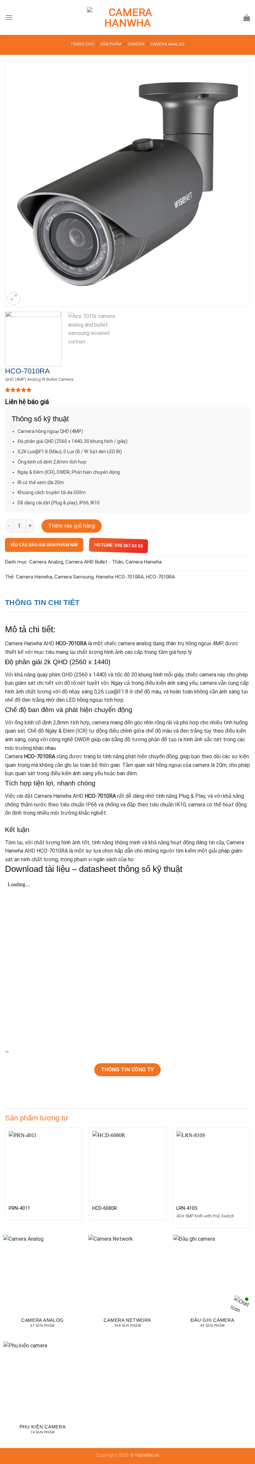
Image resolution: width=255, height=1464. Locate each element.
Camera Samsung (74, 577)
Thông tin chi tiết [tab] (42, 602)
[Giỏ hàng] (246, 17)
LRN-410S (187, 1208)
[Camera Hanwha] (127, 18)
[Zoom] (13, 298)
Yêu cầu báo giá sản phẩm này (44, 544)
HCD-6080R (104, 1208)
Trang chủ (82, 44)
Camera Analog (167, 44)
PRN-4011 (19, 1208)
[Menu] (9, 17)
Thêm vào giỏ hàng (71, 526)
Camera (136, 44)
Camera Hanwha (144, 562)
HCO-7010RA (160, 577)
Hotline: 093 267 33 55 (117, 545)
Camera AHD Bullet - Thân (94, 562)
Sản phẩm (111, 44)
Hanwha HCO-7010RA (120, 577)
